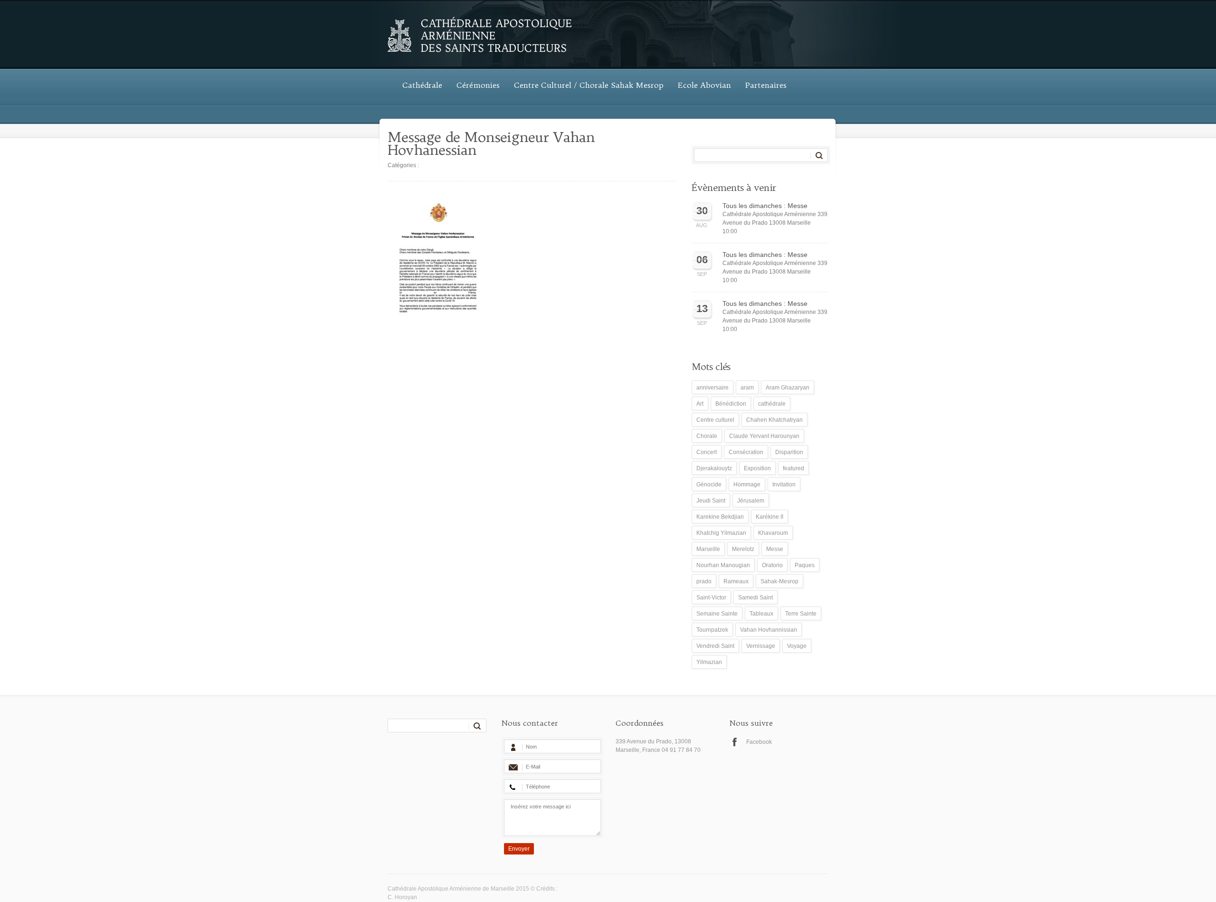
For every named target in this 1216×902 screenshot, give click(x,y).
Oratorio (772, 565)
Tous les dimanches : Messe (765, 205)
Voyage (797, 646)
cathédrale (772, 403)
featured (793, 468)
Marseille (708, 549)
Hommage (746, 484)
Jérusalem (750, 500)
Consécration (746, 452)
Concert (706, 452)
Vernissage (760, 646)
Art (699, 403)
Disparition (789, 452)
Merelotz (743, 549)
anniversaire (712, 387)
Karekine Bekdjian (720, 516)
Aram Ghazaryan (787, 387)
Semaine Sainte (717, 613)
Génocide (709, 484)
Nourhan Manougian (723, 565)
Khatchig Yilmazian (721, 533)
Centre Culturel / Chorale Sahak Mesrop (589, 85)
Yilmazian (709, 662)
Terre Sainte (801, 613)
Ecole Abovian (704, 85)
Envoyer (519, 848)
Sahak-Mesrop (779, 581)
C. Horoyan (402, 897)
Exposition (757, 468)
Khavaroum (773, 533)
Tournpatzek (712, 630)
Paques (805, 565)
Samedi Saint (755, 597)
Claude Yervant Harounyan (764, 436)
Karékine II (769, 516)
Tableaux (761, 613)
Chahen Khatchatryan (774, 420)
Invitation (784, 484)
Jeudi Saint (710, 500)
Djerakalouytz (714, 468)
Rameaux (736, 581)
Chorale (706, 436)
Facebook (759, 742)
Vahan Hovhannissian (768, 630)
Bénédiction (730, 403)
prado (704, 581)
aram (747, 387)
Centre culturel (715, 420)
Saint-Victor (711, 597)
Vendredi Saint (715, 646)
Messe (774, 549)
